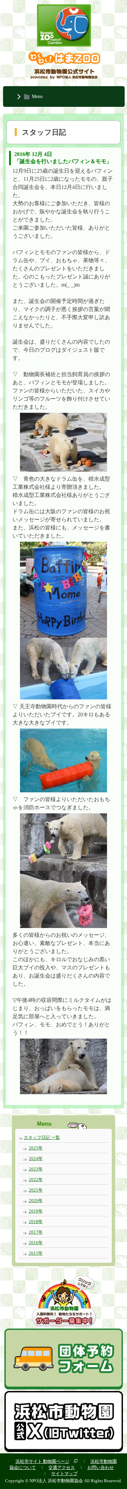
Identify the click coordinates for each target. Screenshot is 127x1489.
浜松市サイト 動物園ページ (42, 1461)
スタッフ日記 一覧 (42, 1137)
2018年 (36, 1221)
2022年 (36, 1179)
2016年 (36, 1242)
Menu (37, 96)
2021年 (36, 1190)
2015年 (36, 1253)
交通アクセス (61, 1467)
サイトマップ (64, 1473)
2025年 (36, 1147)
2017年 (36, 1232)
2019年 (36, 1211)
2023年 (36, 1169)
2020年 (36, 1200)
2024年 (36, 1158)
